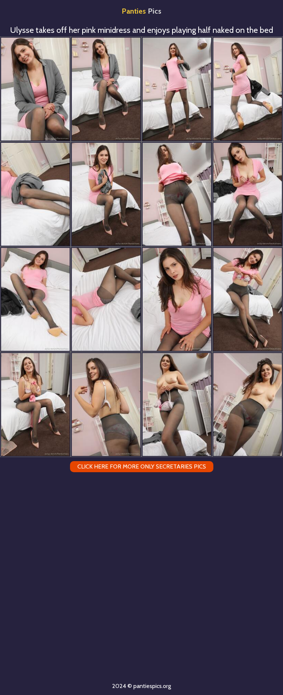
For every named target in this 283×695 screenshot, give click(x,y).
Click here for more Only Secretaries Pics (141, 466)
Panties (141, 11)
